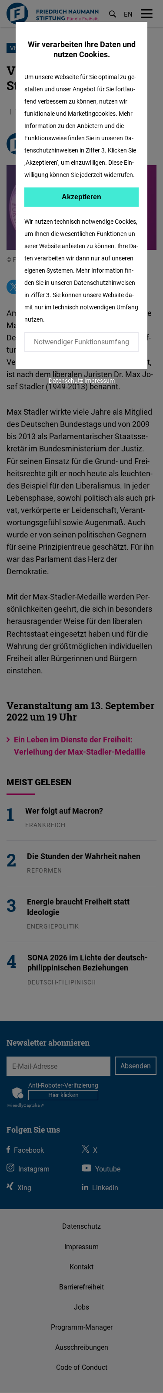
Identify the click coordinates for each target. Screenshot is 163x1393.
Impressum (99, 380)
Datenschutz (66, 380)
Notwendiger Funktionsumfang (81, 342)
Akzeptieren (81, 197)
